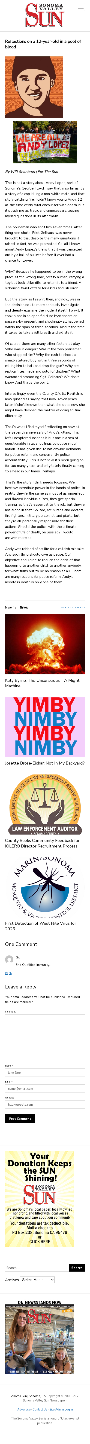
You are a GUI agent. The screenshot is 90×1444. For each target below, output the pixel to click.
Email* (9, 1081)
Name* (9, 1066)
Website (9, 1097)
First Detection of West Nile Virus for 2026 (40, 926)
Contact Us (40, 1409)
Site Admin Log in (61, 1409)
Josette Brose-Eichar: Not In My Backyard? (45, 763)
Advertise (23, 1409)
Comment (10, 1011)
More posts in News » (72, 607)
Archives (12, 1279)
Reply (8, 973)
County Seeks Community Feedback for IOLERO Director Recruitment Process (42, 843)
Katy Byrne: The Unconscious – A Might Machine (42, 683)
